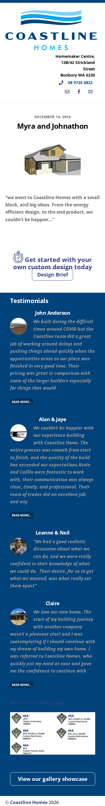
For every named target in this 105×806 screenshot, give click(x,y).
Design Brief (52, 274)
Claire (53, 603)
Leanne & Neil (53, 532)
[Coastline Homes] (51, 47)
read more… (21, 401)
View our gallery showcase (52, 779)
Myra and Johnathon (52, 126)
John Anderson (52, 312)
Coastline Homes (29, 802)
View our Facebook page (37, 703)
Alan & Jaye (52, 419)
